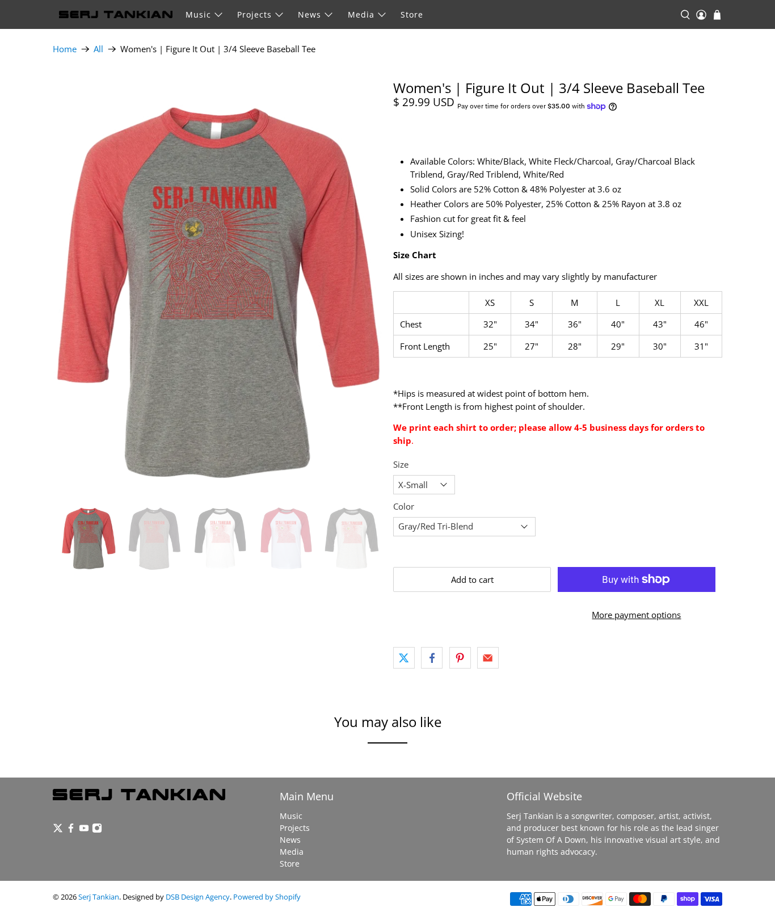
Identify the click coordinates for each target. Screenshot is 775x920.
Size (400, 464)
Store (412, 14)
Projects (254, 14)
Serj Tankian (98, 897)
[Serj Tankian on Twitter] (58, 830)
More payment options (636, 614)
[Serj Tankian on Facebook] (71, 830)
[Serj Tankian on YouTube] (84, 830)
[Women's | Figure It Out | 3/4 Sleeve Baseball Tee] (217, 286)
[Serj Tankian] (115, 14)
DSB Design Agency (198, 897)
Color (403, 506)
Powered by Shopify (267, 897)
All (98, 49)
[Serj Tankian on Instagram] (97, 830)
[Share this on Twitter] (404, 658)
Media (361, 14)
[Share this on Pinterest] (460, 658)
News (309, 14)
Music (198, 14)
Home (65, 49)
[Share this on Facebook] (432, 658)
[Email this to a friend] (488, 658)
